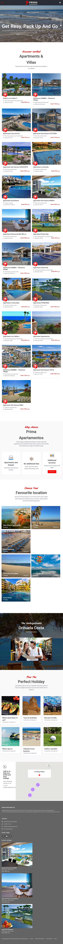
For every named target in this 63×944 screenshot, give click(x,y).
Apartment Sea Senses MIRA (13, 405)
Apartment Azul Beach (11, 200)
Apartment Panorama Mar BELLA (14, 234)
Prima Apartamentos (8, 829)
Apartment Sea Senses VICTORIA (45, 133)
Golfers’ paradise (50, 749)
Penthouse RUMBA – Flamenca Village (14, 268)
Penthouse (42, 104)
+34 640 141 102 (7, 824)
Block (11, 102)
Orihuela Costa (19, 100)
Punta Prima (37, 136)
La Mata (6, 203)
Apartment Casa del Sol (11, 133)
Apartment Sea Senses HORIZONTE (15, 167)
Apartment (7, 102)
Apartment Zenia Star (40, 267)
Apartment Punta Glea (41, 234)
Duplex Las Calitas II (10, 98)
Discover (25, 527)
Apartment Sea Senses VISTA (43, 370)
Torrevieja (11, 203)
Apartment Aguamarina (41, 336)
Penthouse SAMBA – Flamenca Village (44, 99)
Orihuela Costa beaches (28, 750)
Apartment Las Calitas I (11, 336)
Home (55, 938)
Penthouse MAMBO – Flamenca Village (14, 370)
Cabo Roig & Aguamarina (10, 100)
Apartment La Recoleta (11, 303)
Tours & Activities (30, 718)
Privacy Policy (49, 938)
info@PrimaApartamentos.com (10, 826)
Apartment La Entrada (41, 167)
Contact (31, 938)
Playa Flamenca (38, 102)
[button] (31, 649)
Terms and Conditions (40, 938)
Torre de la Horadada (10, 573)
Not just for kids (50, 718)
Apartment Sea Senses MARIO (43, 200)
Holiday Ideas (5, 722)
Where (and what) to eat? (10, 719)
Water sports (7, 749)
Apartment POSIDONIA (41, 303)
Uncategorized (12, 722)
